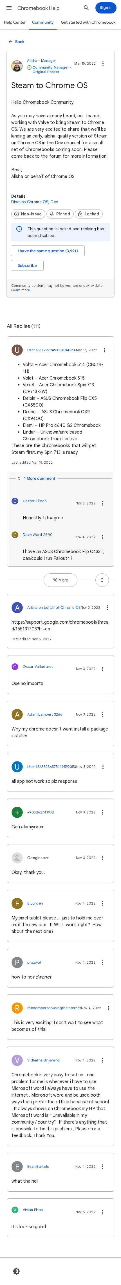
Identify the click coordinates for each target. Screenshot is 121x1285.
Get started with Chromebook (88, 22)
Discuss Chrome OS (29, 201)
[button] (9, 8)
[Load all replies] (102, 580)
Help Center (15, 22)
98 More (60, 580)
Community (43, 22)
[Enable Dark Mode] (16, 1271)
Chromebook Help (38, 8)
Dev (54, 201)
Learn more (20, 290)
